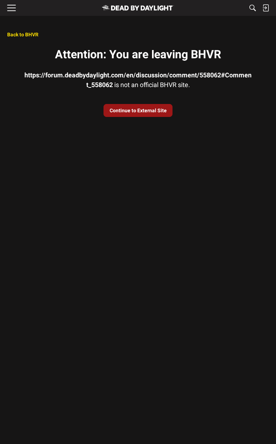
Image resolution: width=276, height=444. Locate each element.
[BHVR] (138, 8)
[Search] (252, 8)
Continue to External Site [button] (138, 110)
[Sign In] (265, 8)
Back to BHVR (22, 34)
